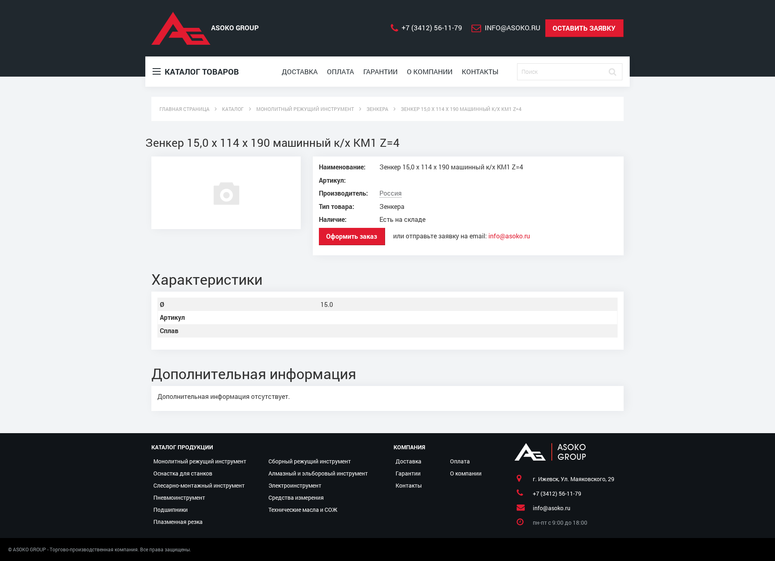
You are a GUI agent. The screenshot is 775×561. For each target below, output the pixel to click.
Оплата (340, 71)
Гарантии (380, 71)
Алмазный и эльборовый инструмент (318, 473)
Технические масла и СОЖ (302, 509)
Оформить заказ (351, 236)
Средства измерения (296, 497)
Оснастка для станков (182, 473)
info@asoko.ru (509, 236)
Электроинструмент (294, 485)
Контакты (480, 71)
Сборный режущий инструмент (309, 461)
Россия (390, 193)
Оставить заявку (584, 28)
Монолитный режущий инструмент (199, 461)
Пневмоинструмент (179, 497)
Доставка (300, 71)
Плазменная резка (178, 522)
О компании (429, 71)
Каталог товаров (201, 71)
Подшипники (170, 509)
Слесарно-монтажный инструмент (199, 485)
